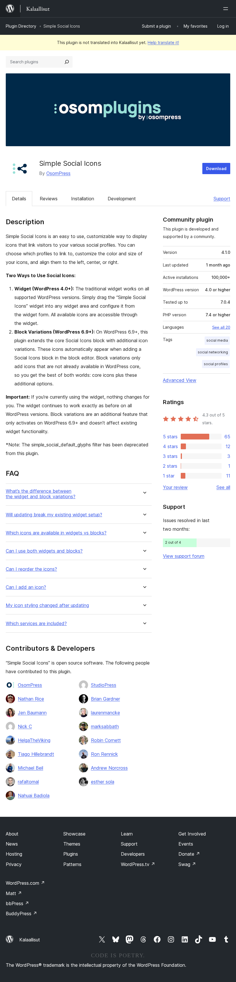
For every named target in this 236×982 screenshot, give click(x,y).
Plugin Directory (21, 26)
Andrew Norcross (109, 768)
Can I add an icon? (26, 587)
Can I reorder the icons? (31, 569)
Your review (175, 487)
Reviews (49, 198)
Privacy (14, 864)
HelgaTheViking (34, 740)
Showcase (74, 834)
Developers (133, 854)
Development (122, 198)
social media (217, 340)
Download (216, 168)
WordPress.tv (138, 864)
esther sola (102, 782)
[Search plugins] (67, 62)
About (12, 834)
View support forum (183, 556)
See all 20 (221, 327)
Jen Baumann (32, 712)
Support (222, 198)
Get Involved (192, 834)
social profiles (216, 364)
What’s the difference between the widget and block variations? (40, 493)
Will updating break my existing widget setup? (54, 514)
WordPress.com (25, 883)
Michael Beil (30, 768)
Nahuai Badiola (34, 795)
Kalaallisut (29, 940)
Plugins (70, 854)
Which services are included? (36, 623)
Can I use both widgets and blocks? (44, 551)
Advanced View (179, 380)
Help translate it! (163, 42)
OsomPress (58, 173)
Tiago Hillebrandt (36, 754)
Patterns (72, 864)
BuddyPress (21, 913)
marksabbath (105, 726)
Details (19, 198)
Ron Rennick (104, 754)
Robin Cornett (106, 740)
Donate (189, 854)
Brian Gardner (105, 699)
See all (223, 487)
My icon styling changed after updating (47, 605)
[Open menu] (227, 8)
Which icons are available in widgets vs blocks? (56, 533)
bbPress (17, 903)
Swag (187, 864)
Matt (14, 893)
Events (185, 844)
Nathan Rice (31, 699)
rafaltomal (28, 782)
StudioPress (103, 685)
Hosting (14, 854)
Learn (127, 834)
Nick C (25, 726)
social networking (213, 352)
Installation (82, 198)
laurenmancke (105, 712)
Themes (71, 844)
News (12, 844)
